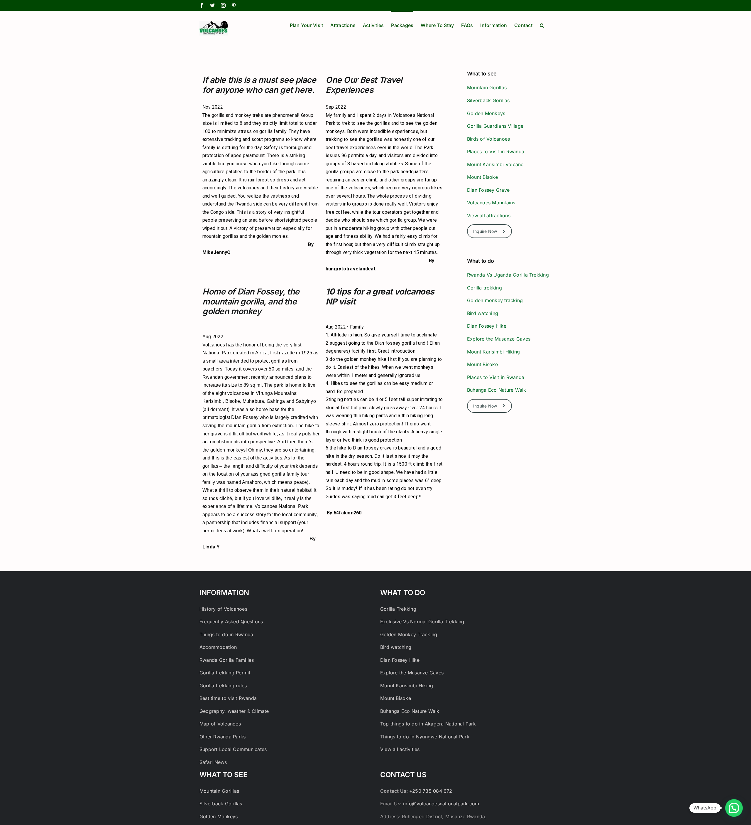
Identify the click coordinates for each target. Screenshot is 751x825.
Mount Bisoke (482, 177)
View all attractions (488, 215)
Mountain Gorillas (487, 87)
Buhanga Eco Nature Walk (496, 390)
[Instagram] (223, 5)
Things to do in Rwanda (226, 634)
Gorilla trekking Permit (225, 673)
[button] (542, 24)
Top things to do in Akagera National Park (428, 724)
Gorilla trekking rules (223, 685)
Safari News (213, 762)
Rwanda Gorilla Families (226, 660)
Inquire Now (485, 231)
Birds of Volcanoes (488, 139)
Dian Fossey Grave (488, 190)
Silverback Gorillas (488, 100)
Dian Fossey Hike (486, 326)
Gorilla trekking (484, 288)
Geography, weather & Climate (234, 711)
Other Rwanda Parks (222, 737)
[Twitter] (212, 5)
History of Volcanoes (223, 609)
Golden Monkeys (486, 113)
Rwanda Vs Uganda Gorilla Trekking (508, 275)
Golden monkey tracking (495, 300)
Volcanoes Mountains (491, 203)
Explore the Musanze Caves (499, 339)
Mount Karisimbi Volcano (495, 164)
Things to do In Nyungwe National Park (424, 737)
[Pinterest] (233, 5)
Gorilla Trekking (399, 609)
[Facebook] (201, 5)
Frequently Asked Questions (231, 621)
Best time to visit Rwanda (228, 698)
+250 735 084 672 (430, 791)
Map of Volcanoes (220, 724)
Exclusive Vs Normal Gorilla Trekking (422, 621)
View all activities (400, 749)
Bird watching (482, 313)
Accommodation (218, 647)
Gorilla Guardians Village (495, 126)
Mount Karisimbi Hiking (493, 352)
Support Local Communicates (233, 749)
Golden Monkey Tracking (408, 634)
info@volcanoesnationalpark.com (441, 804)
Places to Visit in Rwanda (495, 151)
